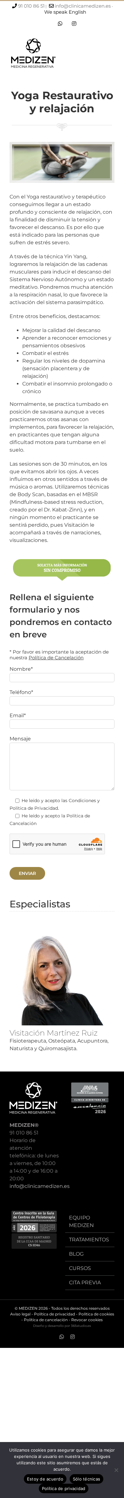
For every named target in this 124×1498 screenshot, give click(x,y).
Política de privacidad (54, 1314)
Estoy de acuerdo (45, 1478)
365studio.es (81, 1326)
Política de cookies (96, 1314)
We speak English (65, 12)
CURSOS (80, 1268)
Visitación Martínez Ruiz (54, 1032)
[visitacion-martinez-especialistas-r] (62, 932)
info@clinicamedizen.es (83, 6)
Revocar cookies (87, 1319)
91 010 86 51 (31, 6)
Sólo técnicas (86, 1478)
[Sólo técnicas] (116, 1470)
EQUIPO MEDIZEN (81, 1221)
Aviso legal (20, 1314)
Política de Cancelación (56, 658)
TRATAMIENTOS (89, 1240)
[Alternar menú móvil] (111, 55)
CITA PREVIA (85, 1283)
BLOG (76, 1254)
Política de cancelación (46, 1319)
